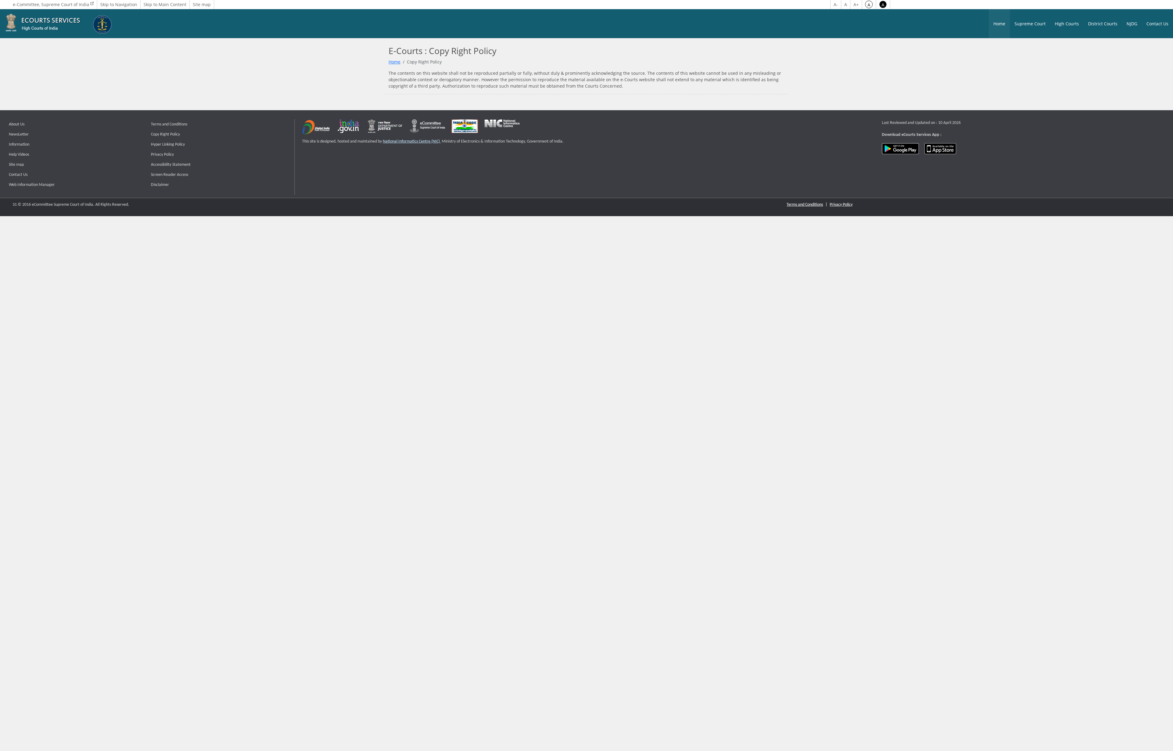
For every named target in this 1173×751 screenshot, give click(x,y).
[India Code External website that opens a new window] (464, 128)
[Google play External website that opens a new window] (900, 148)
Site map (202, 4)
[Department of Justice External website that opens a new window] (385, 128)
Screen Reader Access (169, 174)
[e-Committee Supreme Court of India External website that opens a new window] (427, 128)
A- (836, 4)
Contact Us (1157, 24)
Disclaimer (160, 185)
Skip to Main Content (165, 4)
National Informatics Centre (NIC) (412, 141)
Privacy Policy (162, 154)
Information (19, 144)
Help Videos (19, 154)
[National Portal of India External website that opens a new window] (349, 128)
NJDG (1132, 24)
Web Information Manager (32, 185)
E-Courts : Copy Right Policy (442, 51)
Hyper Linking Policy (168, 144)
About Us (16, 124)
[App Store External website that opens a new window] (940, 148)
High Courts (1067, 24)
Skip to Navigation (118, 4)
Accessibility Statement (171, 164)
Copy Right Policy (165, 134)
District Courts (1102, 24)
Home (999, 24)
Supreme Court (1030, 24)
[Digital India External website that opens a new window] (316, 128)
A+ (856, 4)
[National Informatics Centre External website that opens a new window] (502, 128)
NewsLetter (19, 134)
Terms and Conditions (169, 124)
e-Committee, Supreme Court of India (51, 4)
